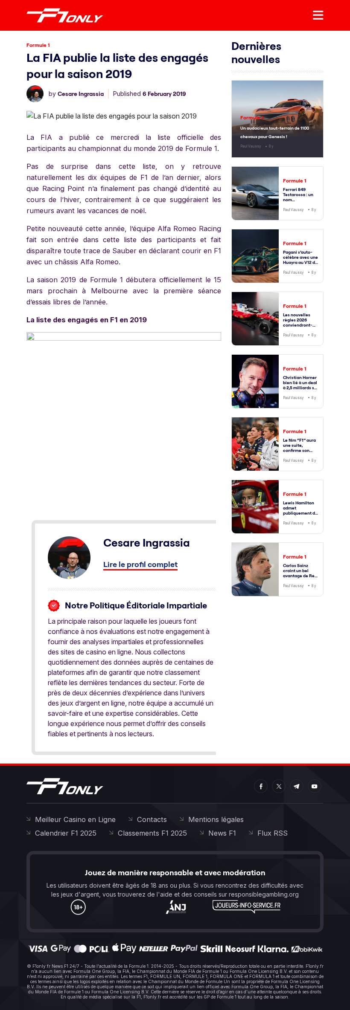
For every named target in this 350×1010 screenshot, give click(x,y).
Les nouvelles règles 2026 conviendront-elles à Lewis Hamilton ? (297, 325)
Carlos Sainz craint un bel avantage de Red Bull (300, 573)
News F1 (222, 833)
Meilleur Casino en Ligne (75, 819)
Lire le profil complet (140, 564)
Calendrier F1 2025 (65, 833)
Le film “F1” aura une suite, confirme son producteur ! (299, 447)
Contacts (152, 819)
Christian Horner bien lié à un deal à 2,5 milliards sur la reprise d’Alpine (300, 388)
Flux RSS (272, 833)
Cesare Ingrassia (81, 94)
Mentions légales (216, 819)
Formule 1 (38, 45)
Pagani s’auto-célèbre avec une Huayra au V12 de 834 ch (300, 259)
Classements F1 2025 (152, 833)
